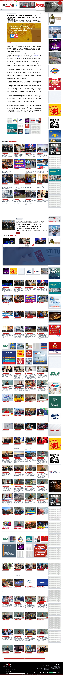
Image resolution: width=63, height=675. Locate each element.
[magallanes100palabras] (19, 386)
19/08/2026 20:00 (29, 619)
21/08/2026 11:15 (18, 401)
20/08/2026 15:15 (6, 500)
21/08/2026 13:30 (29, 373)
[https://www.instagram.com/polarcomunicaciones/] (17, 7)
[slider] (52, 672)
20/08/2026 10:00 (29, 528)
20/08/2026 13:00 (6, 514)
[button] (60, 3)
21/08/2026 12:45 (6, 387)
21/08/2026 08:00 (41, 415)
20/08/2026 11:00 (6, 528)
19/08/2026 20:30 (18, 619)
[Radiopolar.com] (1, 10)
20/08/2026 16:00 (29, 486)
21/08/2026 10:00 (18, 415)
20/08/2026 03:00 (18, 586)
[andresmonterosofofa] (7, 499)
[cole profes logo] (30, 585)
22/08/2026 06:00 (17, 153)
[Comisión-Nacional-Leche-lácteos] (7, 301)
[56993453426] (17, 2)
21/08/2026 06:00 (18, 429)
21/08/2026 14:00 (18, 373)
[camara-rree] (19, 301)
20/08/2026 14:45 (29, 500)
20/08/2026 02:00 (29, 586)
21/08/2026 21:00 (18, 317)
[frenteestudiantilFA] (42, 400)
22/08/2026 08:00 (6, 287)
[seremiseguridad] (42, 499)
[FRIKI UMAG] (30, 301)
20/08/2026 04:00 (6, 586)
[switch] (44, 672)
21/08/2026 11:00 (29, 401)
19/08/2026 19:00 (29, 636)
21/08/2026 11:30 (6, 401)
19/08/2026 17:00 (41, 652)
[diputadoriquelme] (42, 386)
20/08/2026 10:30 (18, 528)
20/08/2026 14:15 (41, 500)
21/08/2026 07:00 (6, 429)
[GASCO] (55, 336)
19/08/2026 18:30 (6, 652)
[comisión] (7, 585)
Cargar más (24, 658)
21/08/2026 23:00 (29, 168)
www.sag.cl (35, 55)
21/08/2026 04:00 (41, 429)
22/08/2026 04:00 (40, 153)
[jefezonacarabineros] (30, 499)
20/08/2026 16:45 (6, 486)
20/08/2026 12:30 (29, 514)
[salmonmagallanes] (19, 499)
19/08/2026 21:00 (6, 619)
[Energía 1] (30, 400)
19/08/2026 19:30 (6, 636)
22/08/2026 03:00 (5, 168)
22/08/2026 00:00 (17, 168)
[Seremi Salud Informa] (42, 585)
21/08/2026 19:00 (41, 317)
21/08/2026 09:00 (29, 415)
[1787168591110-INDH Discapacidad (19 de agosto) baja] (19, 585)
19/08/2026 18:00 (29, 652)
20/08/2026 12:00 (41, 514)
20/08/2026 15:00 (18, 500)
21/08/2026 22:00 (40, 168)
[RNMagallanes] (7, 386)
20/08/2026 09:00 (41, 528)
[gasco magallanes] (7, 400)
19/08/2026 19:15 (18, 636)
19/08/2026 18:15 (18, 652)
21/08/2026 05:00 (29, 429)
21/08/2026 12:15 (18, 387)
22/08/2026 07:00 (5, 153)
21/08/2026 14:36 (6, 373)
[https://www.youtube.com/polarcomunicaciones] (17, 8)
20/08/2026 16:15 (18, 486)
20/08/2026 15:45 (41, 486)
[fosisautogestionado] (30, 386)
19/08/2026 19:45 (41, 619)
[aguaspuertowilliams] (42, 301)
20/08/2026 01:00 (41, 586)
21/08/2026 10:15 (6, 415)
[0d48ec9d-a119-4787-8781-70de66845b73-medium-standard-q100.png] (8, 7)
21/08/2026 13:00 (41, 373)
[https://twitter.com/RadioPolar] (17, 5)
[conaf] (19, 400)
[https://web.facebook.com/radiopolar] (17, 3)
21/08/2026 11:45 (41, 387)
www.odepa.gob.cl (15, 56)
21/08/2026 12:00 (29, 387)
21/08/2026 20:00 (29, 317)
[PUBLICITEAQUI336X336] (55, 545)
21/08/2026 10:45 (41, 401)
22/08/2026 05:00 (29, 153)
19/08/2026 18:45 (41, 636)
